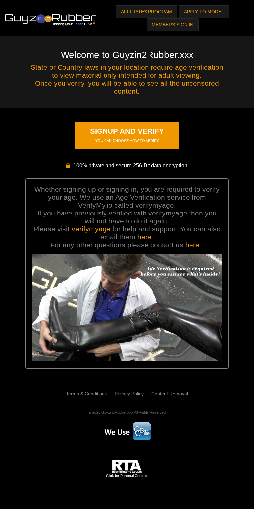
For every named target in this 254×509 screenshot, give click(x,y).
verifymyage (91, 229)
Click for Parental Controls (127, 476)
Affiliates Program (146, 11)
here (144, 237)
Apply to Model (204, 11)
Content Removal (169, 393)
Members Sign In (172, 24)
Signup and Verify (127, 135)
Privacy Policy (129, 393)
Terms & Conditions (86, 393)
